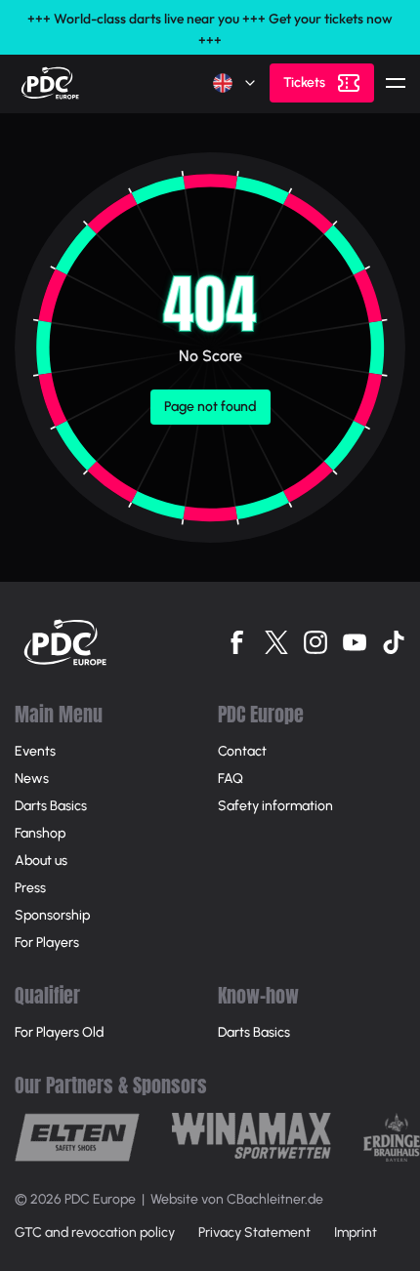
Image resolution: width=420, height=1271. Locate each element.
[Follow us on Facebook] (237, 642)
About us (41, 860)
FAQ (230, 778)
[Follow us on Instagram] (315, 642)
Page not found (210, 406)
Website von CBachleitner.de (236, 1199)
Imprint (355, 1232)
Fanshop (40, 833)
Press (30, 888)
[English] (235, 83)
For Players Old (59, 1032)
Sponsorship (52, 915)
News (32, 778)
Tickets (304, 82)
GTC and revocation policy (95, 1232)
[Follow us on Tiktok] (393, 642)
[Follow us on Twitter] (276, 642)
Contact (242, 751)
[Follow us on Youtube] (354, 642)
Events (35, 751)
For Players (47, 942)
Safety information (275, 806)
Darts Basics (51, 806)
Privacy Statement (254, 1232)
